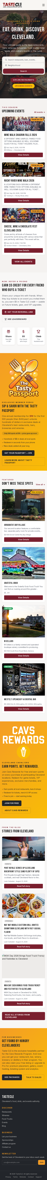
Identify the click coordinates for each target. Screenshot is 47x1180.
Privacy (8, 1177)
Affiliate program (9, 1143)
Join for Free (12, 803)
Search (23, 71)
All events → (39, 112)
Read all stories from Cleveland (17, 1016)
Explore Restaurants (23, 80)
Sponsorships (7, 1140)
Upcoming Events (23, 86)
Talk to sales (33, 1077)
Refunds (23, 1177)
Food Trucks (7, 1119)
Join (41, 1162)
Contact (31, 1177)
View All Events (23, 262)
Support (39, 1177)
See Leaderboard (17, 319)
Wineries (5, 1115)
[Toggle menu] (43, 5)
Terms (15, 1177)
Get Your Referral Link (20, 312)
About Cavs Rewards (16, 810)
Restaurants (7, 1112)
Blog (4, 1126)
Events (5, 1122)
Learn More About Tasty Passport (18, 461)
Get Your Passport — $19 (18, 453)
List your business (9, 1136)
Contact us (6, 1147)
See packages (12, 1077)
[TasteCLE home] (12, 5)
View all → (40, 484)
